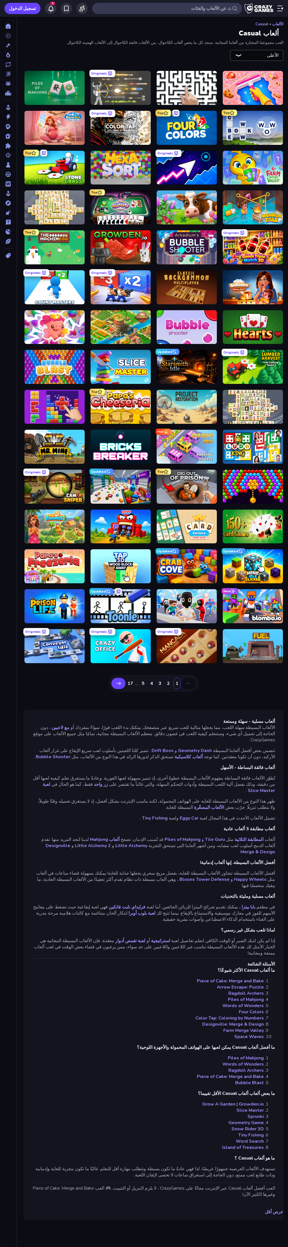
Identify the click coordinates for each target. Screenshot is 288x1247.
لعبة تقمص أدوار (130, 941)
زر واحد (101, 784)
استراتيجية (160, 941)
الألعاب (278, 24)
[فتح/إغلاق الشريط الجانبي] (280, 8)
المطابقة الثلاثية (249, 839)
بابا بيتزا (248, 907)
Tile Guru (215, 839)
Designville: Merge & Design (233, 1024)
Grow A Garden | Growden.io (233, 1104)
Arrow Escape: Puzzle (240, 987)
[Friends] (82, 8)
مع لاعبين (60, 727)
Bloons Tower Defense (204, 879)
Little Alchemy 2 (93, 846)
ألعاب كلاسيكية (189, 757)
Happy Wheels (250, 879)
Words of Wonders (243, 1006)
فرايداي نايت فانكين (127, 907)
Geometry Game (246, 1123)
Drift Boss (163, 751)
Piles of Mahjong (183, 839)
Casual (261, 24)
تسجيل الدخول (22, 8)
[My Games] (66, 8)
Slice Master (250, 1110)
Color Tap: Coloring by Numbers (229, 1018)
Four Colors (251, 1012)
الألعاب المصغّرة (209, 807)
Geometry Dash (195, 751)
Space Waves (249, 1037)
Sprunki (256, 1116)
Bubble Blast (249, 1083)
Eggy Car (189, 818)
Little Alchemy (131, 846)
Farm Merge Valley (243, 1030)
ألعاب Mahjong (105, 839)
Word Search (250, 1141)
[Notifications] (50, 8)
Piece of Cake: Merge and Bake (230, 981)
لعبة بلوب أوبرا (142, 913)
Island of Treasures (243, 1147)
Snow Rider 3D (247, 1129)
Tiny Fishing (155, 818)
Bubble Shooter (53, 757)
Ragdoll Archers (246, 993)
